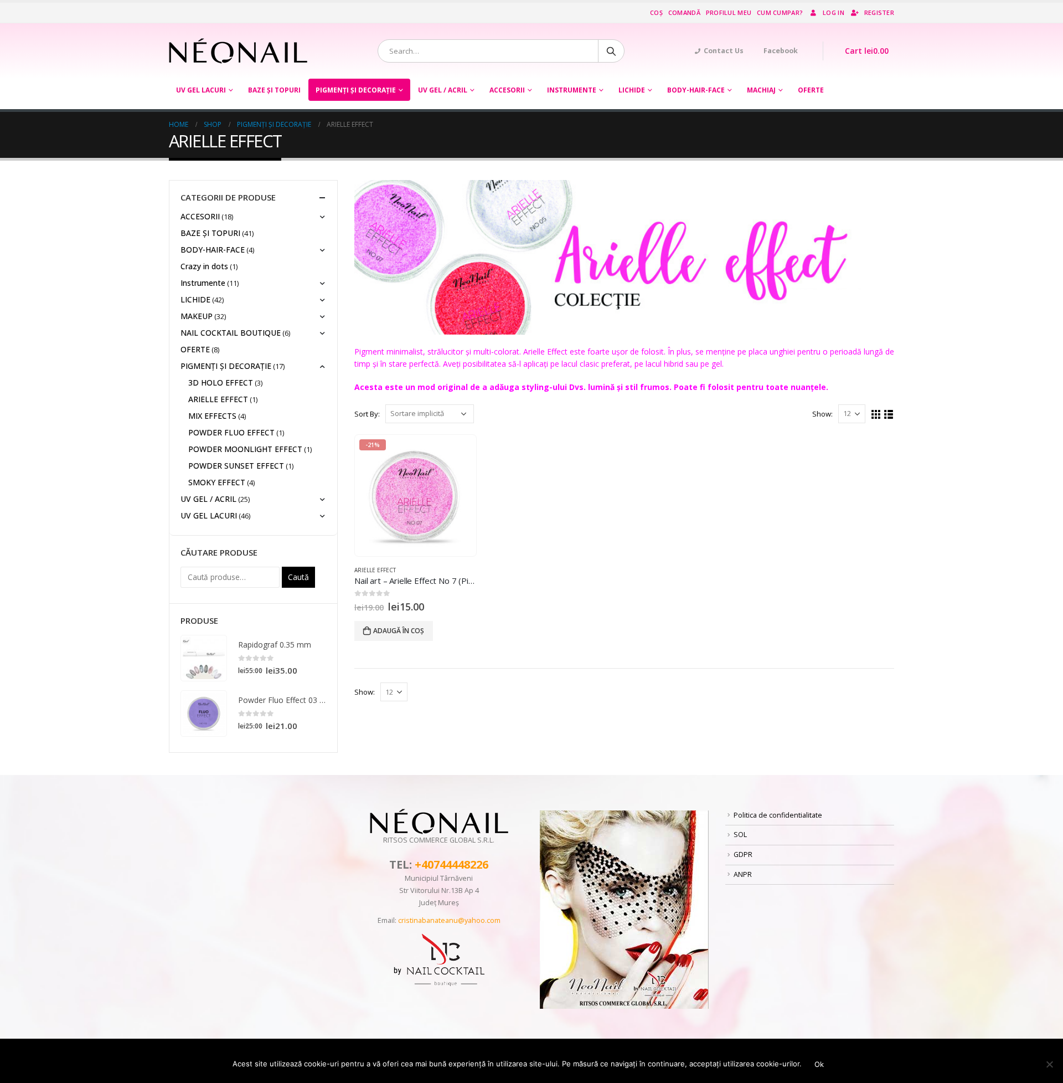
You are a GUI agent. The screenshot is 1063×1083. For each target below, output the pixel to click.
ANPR (743, 874)
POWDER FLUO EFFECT (231, 432)
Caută (298, 577)
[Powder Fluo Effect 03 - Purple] (203, 713)
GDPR (743, 854)
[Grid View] (876, 414)
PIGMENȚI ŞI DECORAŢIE (356, 90)
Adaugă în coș (398, 630)
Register (879, 12)
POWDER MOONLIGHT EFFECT (245, 449)
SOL (740, 834)
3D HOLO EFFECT (220, 382)
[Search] (611, 51)
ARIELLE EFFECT (375, 570)
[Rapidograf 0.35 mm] (203, 658)
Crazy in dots (204, 266)
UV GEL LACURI (201, 90)
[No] (1049, 1064)
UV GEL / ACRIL (442, 90)
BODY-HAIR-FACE (696, 90)
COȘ (656, 12)
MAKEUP (196, 316)
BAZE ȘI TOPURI (274, 90)
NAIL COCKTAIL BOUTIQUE (230, 332)
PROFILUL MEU (728, 12)
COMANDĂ (684, 12)
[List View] (889, 414)
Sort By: (367, 414)
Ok (819, 1064)
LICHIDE (631, 90)
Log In (833, 12)
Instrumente (571, 90)
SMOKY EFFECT (216, 482)
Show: (822, 414)
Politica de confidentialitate (778, 815)
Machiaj (761, 90)
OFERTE (811, 90)
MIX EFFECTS (212, 415)
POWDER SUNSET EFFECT (236, 465)
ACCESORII (507, 90)
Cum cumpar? (780, 12)
